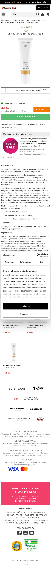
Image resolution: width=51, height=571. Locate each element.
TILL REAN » (8, 158)
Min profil (11, 513)
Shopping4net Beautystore (18, 523)
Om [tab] (41, 262)
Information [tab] (25, 262)
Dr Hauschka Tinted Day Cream (27, 23)
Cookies (17, 518)
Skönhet (17, 20)
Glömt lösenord (38, 513)
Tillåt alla (25, 306)
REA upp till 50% (13, 2)
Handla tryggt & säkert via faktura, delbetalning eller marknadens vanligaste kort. (25, 462)
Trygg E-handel (39, 523)
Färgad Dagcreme (7, 23)
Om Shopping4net (40, 520)
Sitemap (35, 561)
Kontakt (10, 515)
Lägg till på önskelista (15, 125)
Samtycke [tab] (9, 262)
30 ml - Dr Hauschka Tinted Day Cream (28, 90)
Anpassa (24, 314)
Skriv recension (37, 125)
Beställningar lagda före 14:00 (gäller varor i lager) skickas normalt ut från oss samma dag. (25, 443)
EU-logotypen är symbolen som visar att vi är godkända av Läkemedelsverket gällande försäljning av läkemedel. (25, 453)
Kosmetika (36, 20)
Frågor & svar (23, 513)
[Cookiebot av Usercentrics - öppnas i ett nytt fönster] (36, 255)
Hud (43, 20)
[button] (47, 14)
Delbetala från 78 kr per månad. (13, 111)
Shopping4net (6, 20)
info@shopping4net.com (25, 501)
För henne (25, 20)
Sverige (24, 565)
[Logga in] (42, 14)
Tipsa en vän (10, 128)
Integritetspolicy (31, 518)
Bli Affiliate (41, 515)
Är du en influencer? (25, 515)
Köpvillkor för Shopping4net (18, 520)
